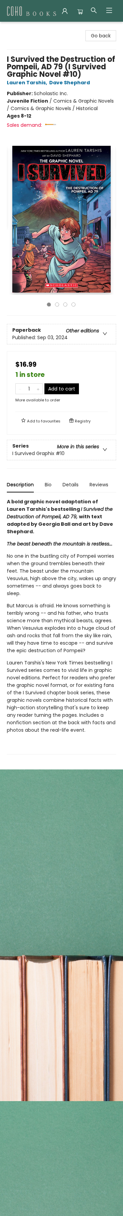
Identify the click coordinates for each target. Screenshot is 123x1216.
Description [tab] (20, 484)
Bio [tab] (48, 484)
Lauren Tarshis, (27, 82)
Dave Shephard (69, 82)
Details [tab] (71, 484)
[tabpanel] (61, 626)
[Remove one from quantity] (20, 389)
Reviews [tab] (99, 484)
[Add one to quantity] (38, 389)
